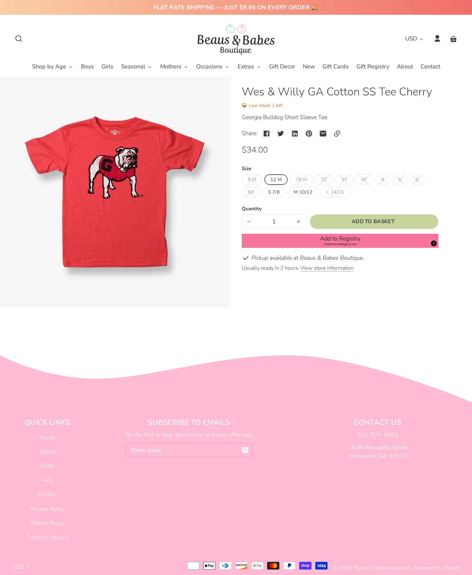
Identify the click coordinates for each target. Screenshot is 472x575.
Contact (47, 494)
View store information (327, 268)
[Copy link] (337, 133)
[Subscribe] (245, 450)
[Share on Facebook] (266, 133)
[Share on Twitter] (281, 133)
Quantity (252, 208)
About (47, 452)
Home (47, 437)
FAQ (47, 480)
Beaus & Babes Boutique (382, 567)
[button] (19, 38)
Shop (47, 466)
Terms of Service (47, 537)
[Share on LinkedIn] (295, 133)
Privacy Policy (47, 509)
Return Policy (47, 523)
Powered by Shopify (437, 567)
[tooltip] (434, 243)
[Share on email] (323, 133)
